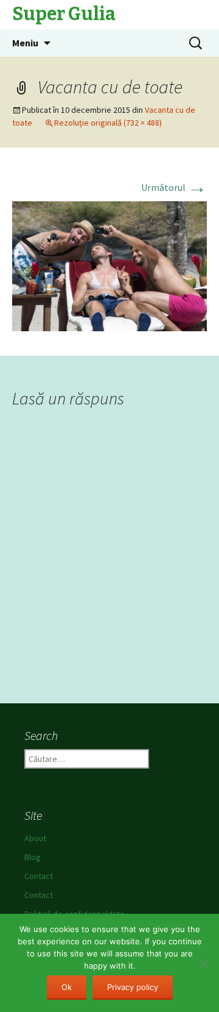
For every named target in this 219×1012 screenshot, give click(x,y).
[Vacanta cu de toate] (109, 265)
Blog (32, 857)
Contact (38, 875)
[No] (204, 963)
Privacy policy (132, 987)
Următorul (174, 187)
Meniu (25, 43)
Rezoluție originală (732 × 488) (108, 122)
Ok (66, 987)
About (35, 838)
